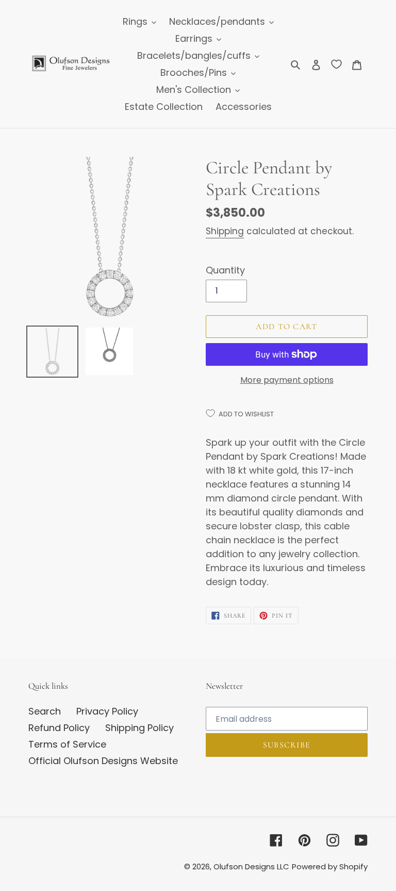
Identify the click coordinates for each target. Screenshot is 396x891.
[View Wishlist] (336, 64)
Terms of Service (67, 744)
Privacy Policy (107, 711)
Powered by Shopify (330, 866)
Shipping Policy (139, 727)
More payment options (287, 380)
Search (44, 711)
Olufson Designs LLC (251, 866)
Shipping (225, 231)
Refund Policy (59, 727)
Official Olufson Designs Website (103, 760)
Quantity (225, 270)
